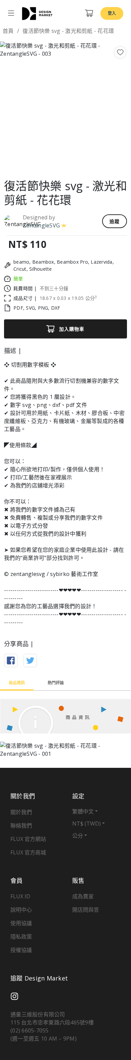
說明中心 (21, 909)
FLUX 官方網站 (28, 839)
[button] (10, 107)
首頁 (8, 31)
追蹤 (115, 221)
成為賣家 (83, 896)
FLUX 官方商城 (28, 852)
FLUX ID (20, 896)
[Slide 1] (47, 163)
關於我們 (21, 812)
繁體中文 (83, 811)
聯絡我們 (21, 825)
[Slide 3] (72, 163)
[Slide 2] (59, 163)
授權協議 (21, 950)
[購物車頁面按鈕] (89, 13)
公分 (77, 835)
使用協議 (21, 923)
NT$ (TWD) (86, 823)
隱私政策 (21, 936)
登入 (112, 13)
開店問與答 (85, 909)
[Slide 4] (84, 163)
